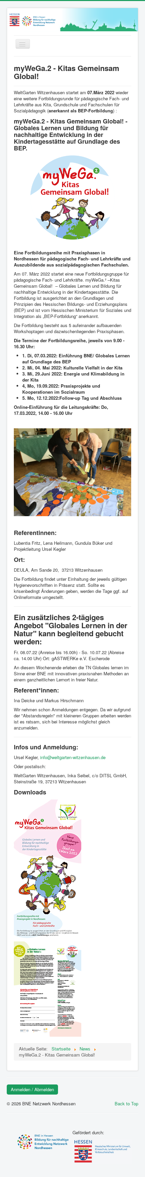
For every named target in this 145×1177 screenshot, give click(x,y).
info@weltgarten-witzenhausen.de (73, 757)
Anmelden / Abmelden (32, 1089)
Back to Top (126, 1103)
